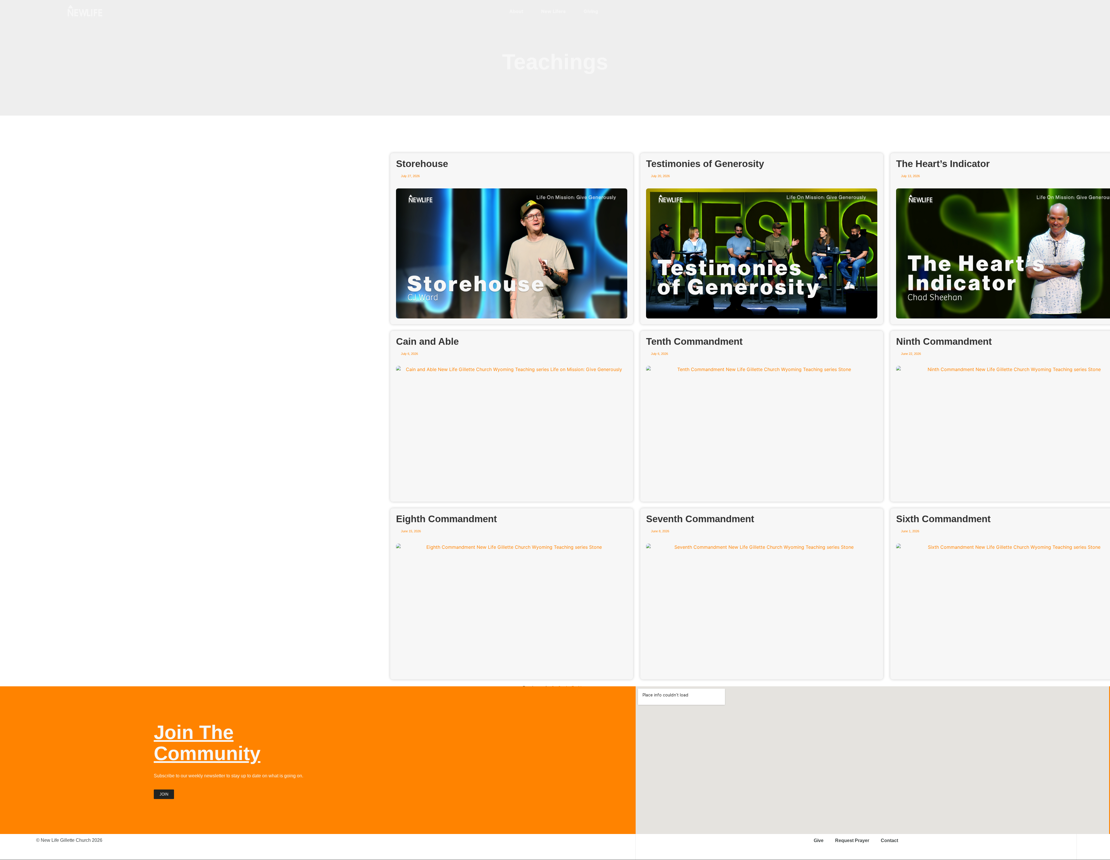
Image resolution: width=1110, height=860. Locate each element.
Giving (591, 11)
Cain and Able (427, 341)
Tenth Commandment (694, 341)
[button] (1039, 11)
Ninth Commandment (944, 341)
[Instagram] (983, 11)
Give (819, 840)
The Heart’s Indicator (943, 163)
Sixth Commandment (943, 519)
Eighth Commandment (446, 519)
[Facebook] (993, 11)
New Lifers (553, 11)
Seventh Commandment (700, 519)
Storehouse (422, 163)
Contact (889, 840)
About (516, 11)
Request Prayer (852, 840)
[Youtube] (1003, 11)
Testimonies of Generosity (705, 163)
